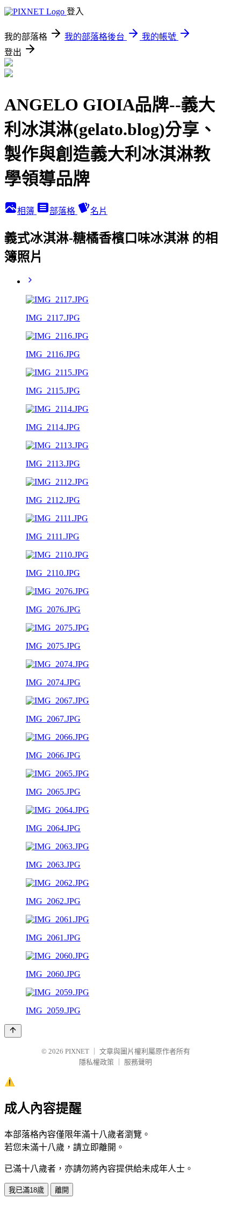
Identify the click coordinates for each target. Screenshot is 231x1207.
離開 (62, 1190)
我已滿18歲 (26, 1190)
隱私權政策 (96, 1062)
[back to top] (12, 1031)
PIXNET (77, 1051)
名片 (98, 211)
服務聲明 (138, 1062)
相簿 (27, 211)
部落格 (63, 211)
